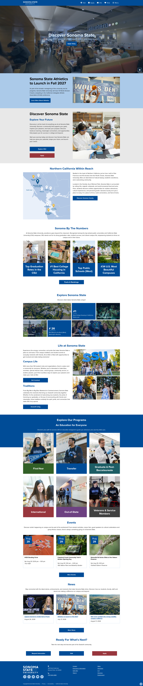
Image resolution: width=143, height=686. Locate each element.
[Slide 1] (83, 101)
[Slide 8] (104, 101)
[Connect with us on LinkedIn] (33, 676)
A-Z (99, 671)
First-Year (38, 468)
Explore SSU (42, 149)
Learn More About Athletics (40, 100)
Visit (71, 653)
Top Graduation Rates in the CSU (34, 269)
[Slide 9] (107, 101)
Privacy (44, 684)
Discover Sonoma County (85, 198)
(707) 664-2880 (52, 675)
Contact (75, 666)
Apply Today (72, 44)
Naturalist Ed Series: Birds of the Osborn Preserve (104, 558)
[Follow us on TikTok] (42, 676)
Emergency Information (79, 668)
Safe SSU (75, 671)
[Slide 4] (92, 101)
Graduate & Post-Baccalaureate (104, 468)
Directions (100, 668)
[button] (141, 684)
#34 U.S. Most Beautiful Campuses (109, 269)
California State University (62, 684)
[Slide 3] (89, 101)
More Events (71, 575)
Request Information (38, 653)
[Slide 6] (98, 101)
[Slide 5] (95, 101)
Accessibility (51, 684)
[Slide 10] (109, 101)
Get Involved (35, 380)
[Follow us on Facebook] (29, 676)
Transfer (71, 468)
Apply (42, 155)
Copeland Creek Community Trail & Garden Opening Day (69, 558)
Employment (101, 675)
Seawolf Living (35, 407)
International (38, 512)
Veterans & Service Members (104, 512)
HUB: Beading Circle (31, 557)
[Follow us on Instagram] (24, 676)
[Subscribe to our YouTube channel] (37, 676)
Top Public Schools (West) (83, 270)
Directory (100, 673)
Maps (99, 666)
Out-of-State (71, 512)
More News (71, 630)
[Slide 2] (86, 101)
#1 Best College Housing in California (59, 269)
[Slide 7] (101, 101)
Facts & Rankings (71, 282)
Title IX (75, 673)
